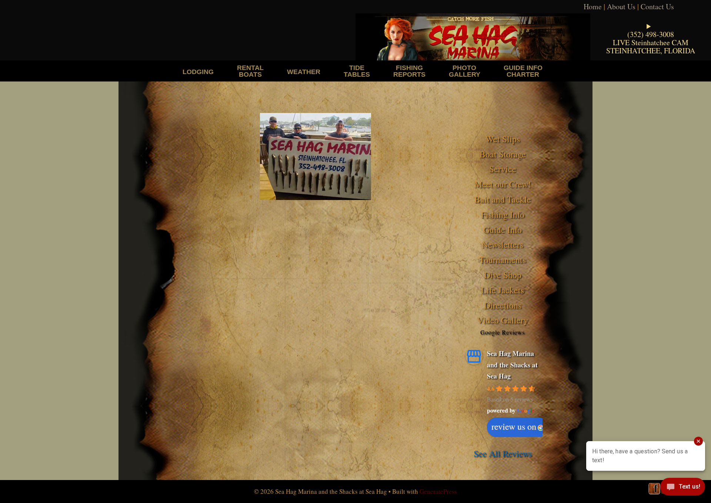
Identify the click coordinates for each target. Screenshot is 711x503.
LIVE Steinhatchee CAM (650, 42)
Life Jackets (502, 290)
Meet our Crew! (502, 184)
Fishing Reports (409, 71)
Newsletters (502, 244)
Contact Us (657, 6)
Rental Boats (250, 71)
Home (593, 6)
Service (502, 169)
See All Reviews (503, 453)
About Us (621, 6)
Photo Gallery (464, 71)
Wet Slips (502, 139)
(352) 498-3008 (650, 34)
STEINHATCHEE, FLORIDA (650, 51)
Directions (502, 305)
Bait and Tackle (502, 199)
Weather (303, 71)
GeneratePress (438, 491)
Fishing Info (502, 214)
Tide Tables (357, 71)
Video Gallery (502, 320)
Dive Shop (502, 275)
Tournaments (502, 260)
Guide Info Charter (523, 71)
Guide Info (502, 230)
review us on (513, 426)
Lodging (198, 71)
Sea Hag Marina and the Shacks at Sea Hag (512, 365)
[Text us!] (682, 488)
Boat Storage (503, 154)
